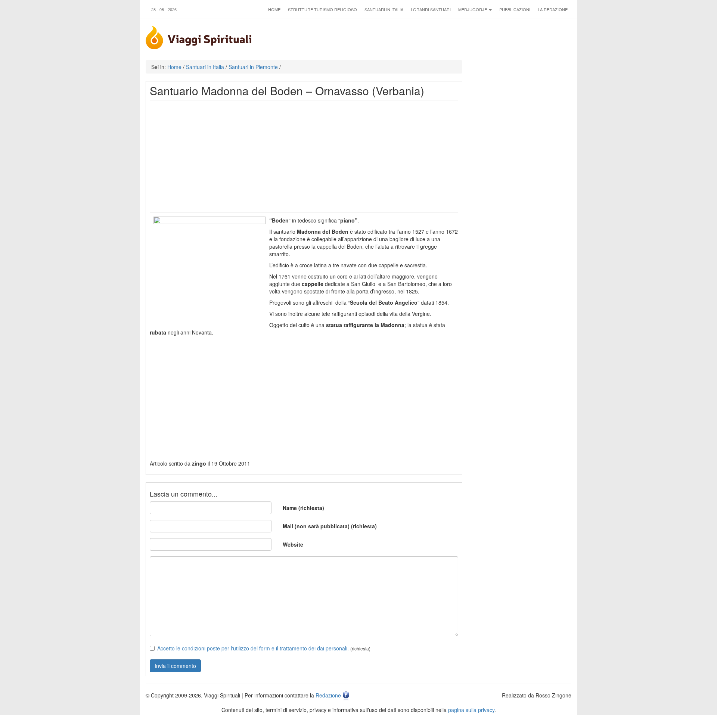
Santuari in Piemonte (253, 67)
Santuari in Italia (383, 9)
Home (274, 9)
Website (293, 544)
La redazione (553, 9)
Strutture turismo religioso (322, 9)
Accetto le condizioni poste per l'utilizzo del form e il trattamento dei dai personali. (253, 648)
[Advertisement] (304, 156)
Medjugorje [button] (473, 9)
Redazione (328, 695)
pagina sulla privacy (471, 710)
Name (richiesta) (303, 508)
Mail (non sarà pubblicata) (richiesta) (330, 526)
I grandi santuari (431, 9)
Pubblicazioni (514, 9)
